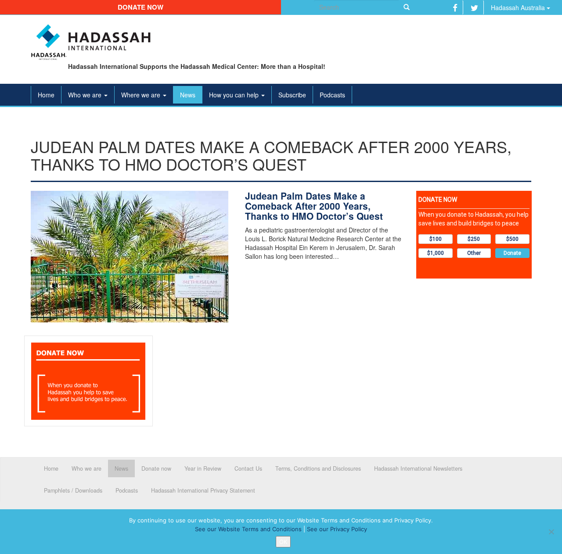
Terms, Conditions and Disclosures (318, 468)
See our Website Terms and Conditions (248, 529)
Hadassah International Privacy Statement (203, 490)
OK (283, 541)
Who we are (85, 94)
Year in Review (202, 468)
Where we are (141, 94)
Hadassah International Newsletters (418, 468)
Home (46, 94)
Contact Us (248, 468)
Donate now (140, 7)
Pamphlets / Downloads (73, 490)
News (187, 94)
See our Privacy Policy (337, 529)
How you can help (234, 94)
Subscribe (292, 94)
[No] (551, 531)
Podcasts (332, 94)
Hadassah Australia (519, 7)
